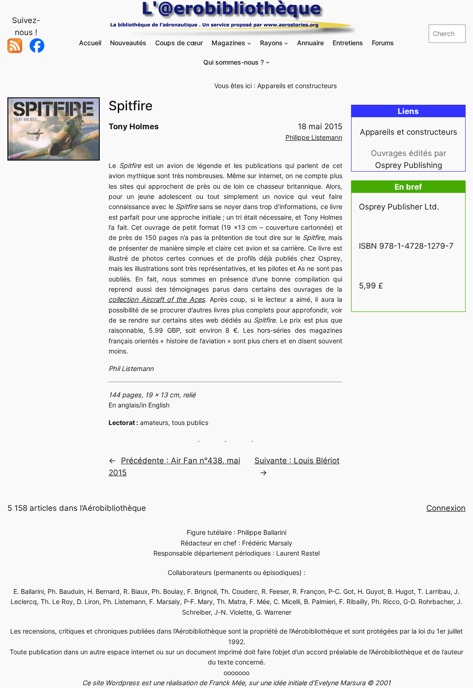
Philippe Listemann (313, 137)
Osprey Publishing (408, 165)
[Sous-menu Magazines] (249, 43)
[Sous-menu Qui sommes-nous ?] (268, 62)
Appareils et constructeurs (297, 86)
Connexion (446, 508)
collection (157, 299)
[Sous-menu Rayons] (286, 43)
